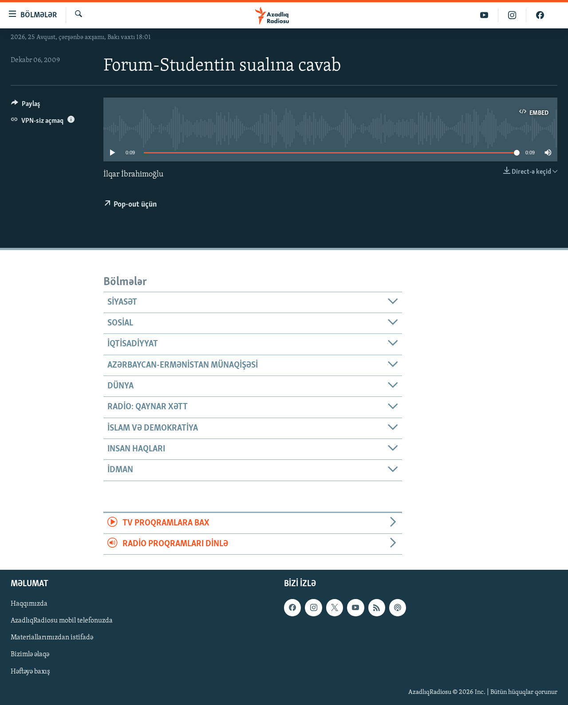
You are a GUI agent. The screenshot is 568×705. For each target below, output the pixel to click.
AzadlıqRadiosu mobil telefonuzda (62, 621)
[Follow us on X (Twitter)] (334, 607)
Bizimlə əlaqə (30, 654)
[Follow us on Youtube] (355, 607)
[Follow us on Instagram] (313, 607)
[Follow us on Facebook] (292, 607)
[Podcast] (397, 607)
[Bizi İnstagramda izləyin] (512, 15)
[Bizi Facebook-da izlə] (540, 15)
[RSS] (376, 607)
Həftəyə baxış (30, 671)
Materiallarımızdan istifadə (52, 638)
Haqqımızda (29, 604)
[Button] (25, 106)
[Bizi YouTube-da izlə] (484, 15)
